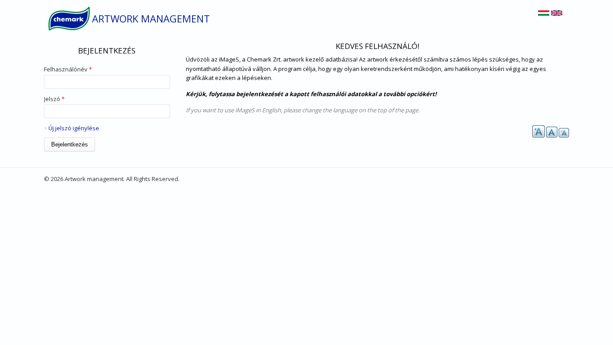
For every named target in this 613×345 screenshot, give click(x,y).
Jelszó (54, 99)
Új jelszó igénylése (73, 128)
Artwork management (151, 18)
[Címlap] (69, 19)
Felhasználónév (68, 69)
